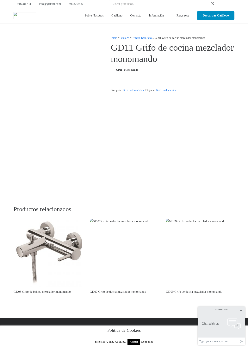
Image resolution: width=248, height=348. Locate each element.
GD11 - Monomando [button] (127, 69)
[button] (124, 15)
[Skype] (225, 4)
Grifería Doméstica (142, 37)
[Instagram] (231, 4)
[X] (213, 4)
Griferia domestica (166, 90)
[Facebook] (206, 4)
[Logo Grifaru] (25, 15)
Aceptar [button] (134, 341)
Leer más (147, 341)
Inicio (114, 37)
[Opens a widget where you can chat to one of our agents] (221, 326)
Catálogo (124, 37)
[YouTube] (219, 4)
